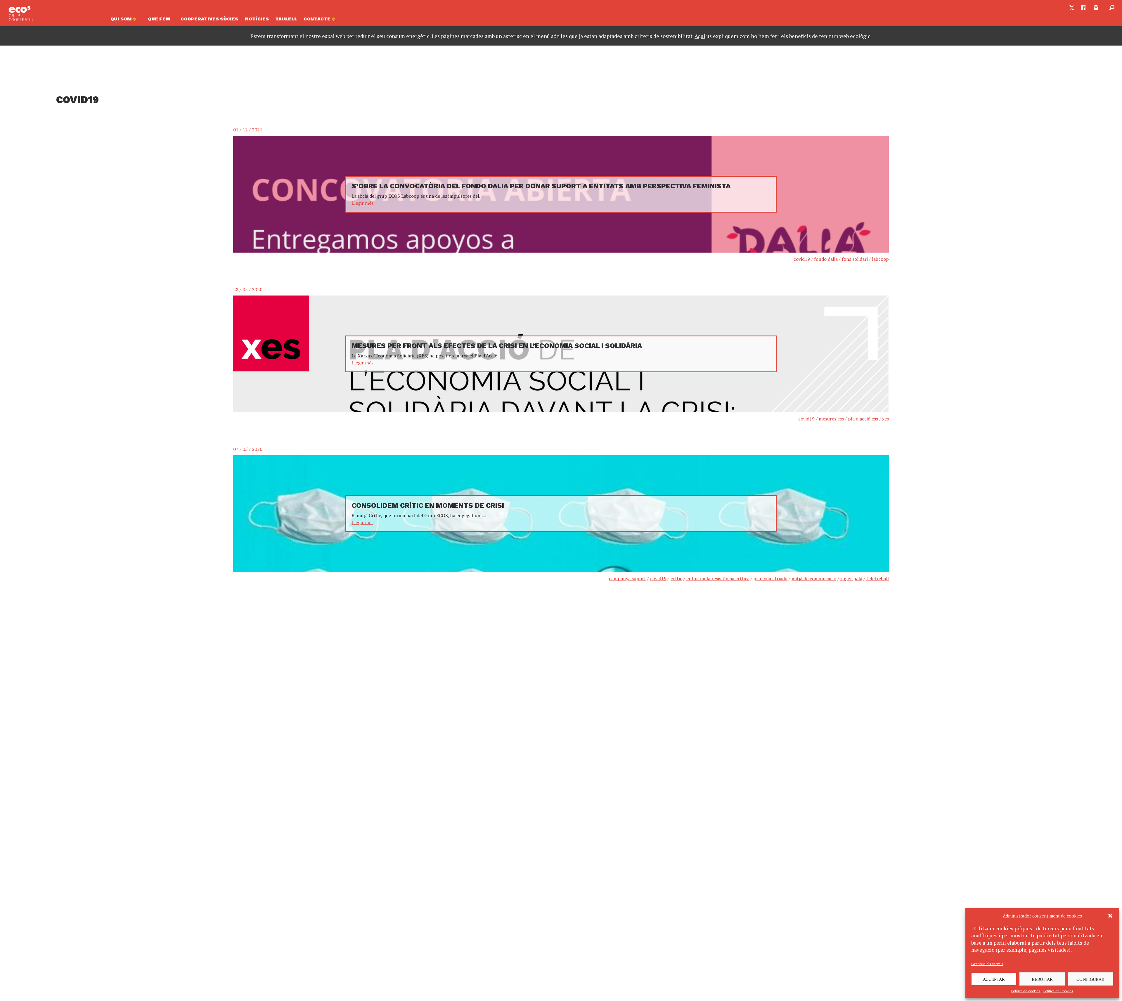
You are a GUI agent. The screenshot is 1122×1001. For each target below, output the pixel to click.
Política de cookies (1025, 991)
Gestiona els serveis (987, 964)
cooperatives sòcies (209, 19)
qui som (121, 19)
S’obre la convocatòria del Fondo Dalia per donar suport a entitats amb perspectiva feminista (541, 186)
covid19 (802, 259)
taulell (286, 19)
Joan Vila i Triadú (770, 578)
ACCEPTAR (994, 979)
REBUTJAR (1042, 979)
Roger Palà (851, 578)
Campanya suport (627, 578)
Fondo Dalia (826, 259)
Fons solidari (855, 259)
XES (885, 419)
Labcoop (880, 259)
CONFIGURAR (1090, 979)
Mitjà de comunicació (814, 578)
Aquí (700, 35)
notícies (257, 19)
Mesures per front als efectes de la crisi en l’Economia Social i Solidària (497, 346)
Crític (676, 578)
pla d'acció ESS (863, 419)
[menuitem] (126, 20)
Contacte (318, 19)
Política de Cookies (1058, 991)
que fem (159, 19)
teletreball (877, 578)
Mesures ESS (831, 419)
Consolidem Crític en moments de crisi (428, 505)
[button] (1110, 916)
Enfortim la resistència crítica (717, 578)
